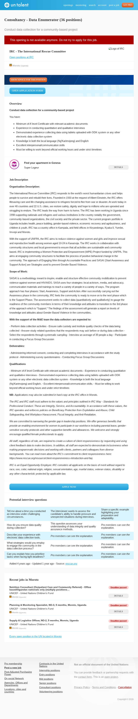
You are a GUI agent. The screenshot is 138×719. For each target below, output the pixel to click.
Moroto (16, 65)
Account (102, 5)
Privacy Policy (82, 687)
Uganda (24, 66)
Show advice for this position (28, 80)
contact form (85, 676)
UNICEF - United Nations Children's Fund (31, 593)
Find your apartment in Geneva (42, 162)
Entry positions (47, 674)
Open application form (27, 90)
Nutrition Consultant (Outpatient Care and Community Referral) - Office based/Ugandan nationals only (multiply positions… (50, 588)
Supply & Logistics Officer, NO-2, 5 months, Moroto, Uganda (44, 620)
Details (118, 167)
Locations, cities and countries (15, 690)
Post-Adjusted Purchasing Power (18, 673)
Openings (68, 5)
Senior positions (47, 683)
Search (92, 5)
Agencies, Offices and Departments (16, 683)
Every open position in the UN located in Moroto (35, 636)
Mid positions (46, 679)
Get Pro (127, 5)
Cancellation (125, 687)
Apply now (69, 487)
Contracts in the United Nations (51, 664)
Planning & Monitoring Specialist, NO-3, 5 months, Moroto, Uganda (47, 605)
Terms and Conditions (104, 687)
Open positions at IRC (21, 57)
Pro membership (13, 663)
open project (111, 676)
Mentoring (81, 5)
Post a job (114, 5)
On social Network (14, 678)
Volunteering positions (51, 691)
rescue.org (71, 563)
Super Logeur (31, 167)
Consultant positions (50, 687)
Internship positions (49, 670)
